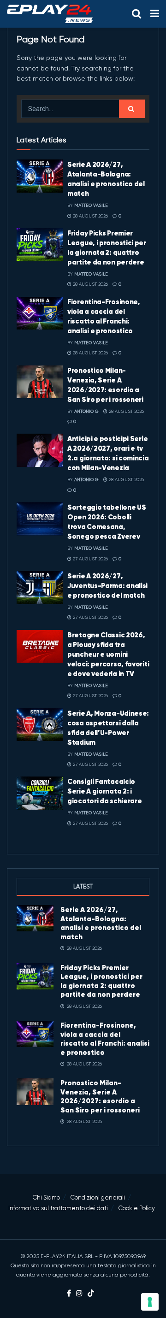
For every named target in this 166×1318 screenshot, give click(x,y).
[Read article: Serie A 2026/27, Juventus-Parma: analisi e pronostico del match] (40, 587)
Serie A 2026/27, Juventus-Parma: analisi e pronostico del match (107, 585)
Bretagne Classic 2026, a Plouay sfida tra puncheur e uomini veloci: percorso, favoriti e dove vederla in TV (108, 654)
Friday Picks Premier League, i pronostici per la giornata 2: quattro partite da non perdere (101, 981)
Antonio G (86, 411)
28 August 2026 (89, 215)
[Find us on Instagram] (79, 1294)
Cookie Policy (137, 1208)
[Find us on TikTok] (91, 1294)
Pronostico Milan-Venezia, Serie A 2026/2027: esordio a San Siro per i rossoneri (100, 1096)
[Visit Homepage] (50, 14)
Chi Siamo (46, 1197)
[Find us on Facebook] (69, 1294)
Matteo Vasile (91, 205)
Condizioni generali (98, 1197)
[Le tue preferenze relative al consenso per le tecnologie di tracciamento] (150, 1302)
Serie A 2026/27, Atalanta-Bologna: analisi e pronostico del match (100, 923)
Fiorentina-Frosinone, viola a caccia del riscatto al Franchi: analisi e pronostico (104, 1039)
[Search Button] (136, 14)
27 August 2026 (89, 558)
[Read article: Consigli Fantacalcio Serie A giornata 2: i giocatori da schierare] (40, 793)
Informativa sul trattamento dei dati (58, 1208)
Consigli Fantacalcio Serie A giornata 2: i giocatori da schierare (104, 791)
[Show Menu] (154, 14)
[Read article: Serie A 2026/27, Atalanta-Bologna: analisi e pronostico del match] (40, 176)
